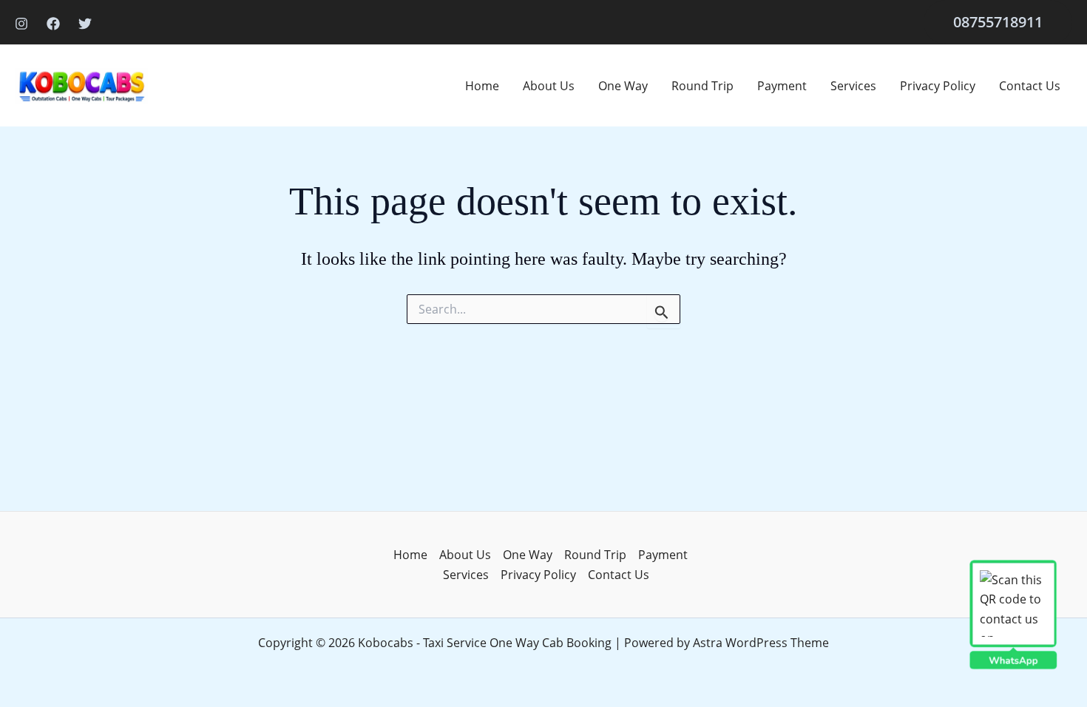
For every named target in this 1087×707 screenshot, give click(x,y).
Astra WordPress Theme (761, 643)
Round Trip (702, 86)
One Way (623, 86)
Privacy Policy (937, 86)
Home (482, 86)
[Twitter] (85, 23)
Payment (782, 86)
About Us (549, 86)
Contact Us (1029, 86)
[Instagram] (21, 23)
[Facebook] (53, 23)
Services (853, 86)
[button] (998, 22)
